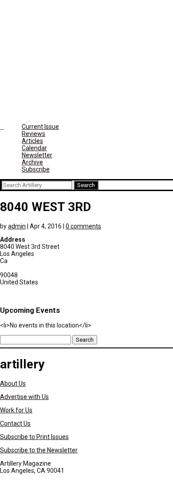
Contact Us (15, 423)
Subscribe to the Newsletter (39, 450)
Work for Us (16, 410)
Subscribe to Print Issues (34, 436)
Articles (32, 140)
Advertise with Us (24, 396)
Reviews (33, 133)
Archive (32, 162)
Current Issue (40, 126)
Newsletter (37, 155)
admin (17, 226)
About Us (13, 383)
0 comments (83, 226)
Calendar (34, 148)
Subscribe (36, 169)
